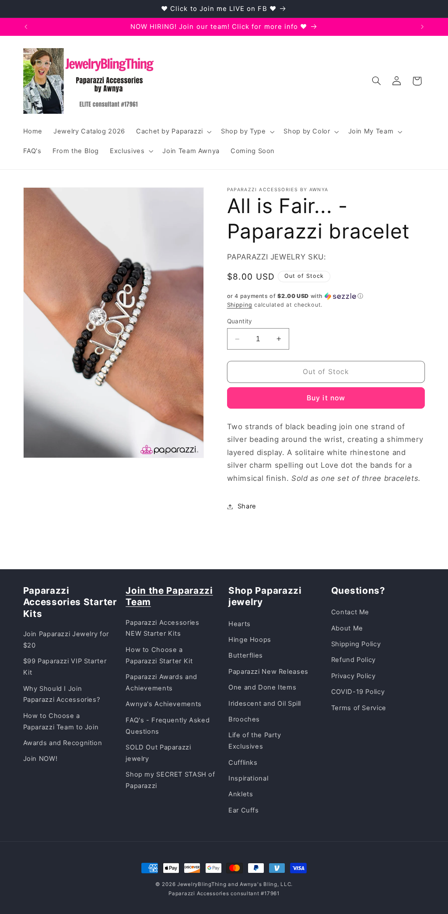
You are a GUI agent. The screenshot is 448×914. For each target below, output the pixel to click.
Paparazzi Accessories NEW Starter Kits (162, 628)
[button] (172, 131)
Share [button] (247, 506)
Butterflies (245, 655)
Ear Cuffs (243, 810)
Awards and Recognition (62, 743)
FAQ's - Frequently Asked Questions (168, 725)
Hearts (239, 624)
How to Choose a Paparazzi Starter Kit (159, 655)
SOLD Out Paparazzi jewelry (158, 753)
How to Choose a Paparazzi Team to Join (61, 721)
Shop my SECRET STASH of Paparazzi (170, 780)
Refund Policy (353, 660)
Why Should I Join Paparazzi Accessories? (61, 694)
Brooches (244, 719)
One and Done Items (262, 687)
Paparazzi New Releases (268, 672)
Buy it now (326, 398)
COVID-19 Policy (358, 692)
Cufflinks (243, 763)
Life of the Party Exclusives (254, 740)
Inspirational (248, 778)
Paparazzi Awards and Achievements (161, 682)
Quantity (239, 321)
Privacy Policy (353, 676)
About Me (347, 628)
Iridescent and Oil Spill (264, 703)
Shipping (239, 304)
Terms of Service (358, 708)
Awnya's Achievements (164, 704)
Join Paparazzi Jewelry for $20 (66, 639)
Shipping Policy (356, 644)
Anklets (240, 794)
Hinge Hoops (249, 640)
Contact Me (350, 612)
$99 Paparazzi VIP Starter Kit (65, 666)
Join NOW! (40, 759)
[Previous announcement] (25, 26)
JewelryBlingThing (202, 884)
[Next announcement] (422, 26)
